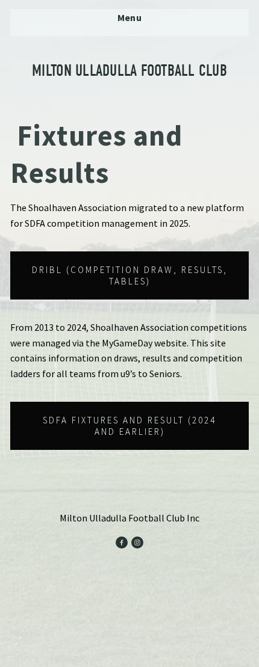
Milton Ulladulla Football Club (129, 70)
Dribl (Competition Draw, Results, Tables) (130, 275)
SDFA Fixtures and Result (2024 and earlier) (129, 425)
